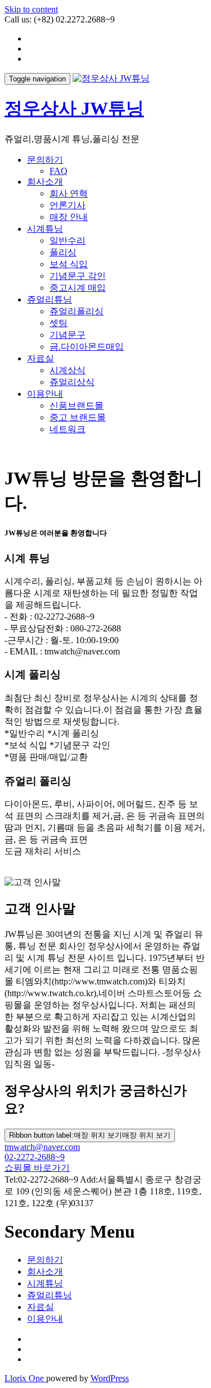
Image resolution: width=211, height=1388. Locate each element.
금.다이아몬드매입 (87, 346)
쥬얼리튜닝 (49, 299)
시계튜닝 (45, 228)
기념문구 (68, 335)
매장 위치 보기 (89, 1135)
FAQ (59, 171)
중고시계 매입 (78, 287)
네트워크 (68, 429)
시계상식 (68, 370)
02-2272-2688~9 (35, 1157)
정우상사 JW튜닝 (74, 108)
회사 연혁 (69, 193)
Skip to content (31, 9)
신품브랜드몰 (77, 405)
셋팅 (59, 323)
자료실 (40, 358)
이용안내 (45, 393)
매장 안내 (69, 217)
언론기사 (68, 205)
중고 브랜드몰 (78, 417)
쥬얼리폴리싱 (77, 311)
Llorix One (25, 1378)
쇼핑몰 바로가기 (37, 1167)
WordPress (110, 1378)
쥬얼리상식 (72, 382)
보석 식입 (69, 264)
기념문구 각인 (78, 276)
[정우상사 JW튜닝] (111, 78)
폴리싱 (63, 252)
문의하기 (45, 159)
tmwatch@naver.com (42, 1147)
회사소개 (45, 181)
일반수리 (68, 240)
